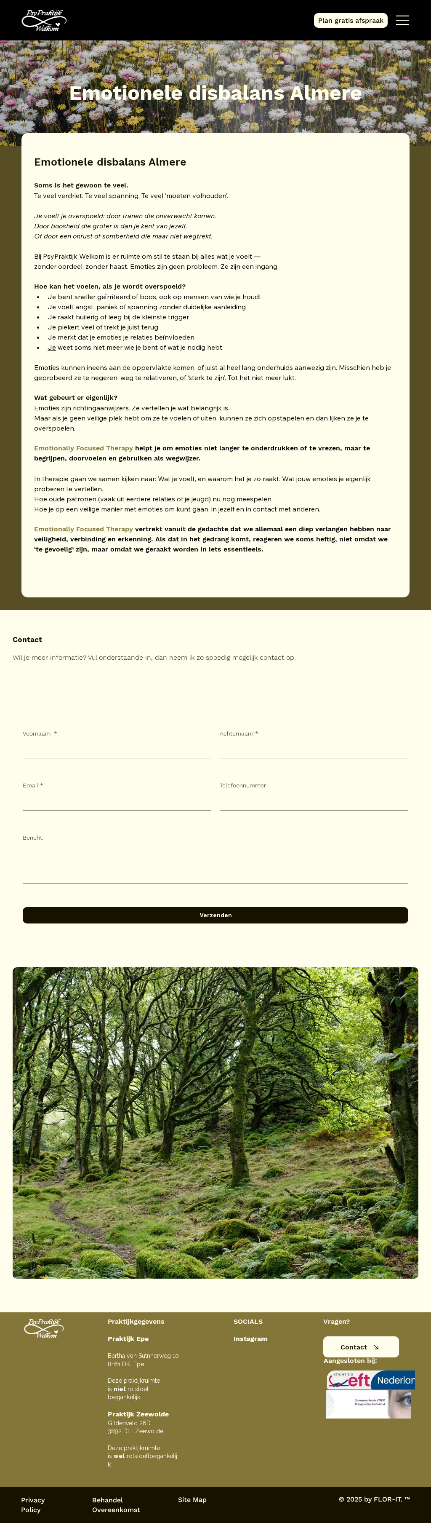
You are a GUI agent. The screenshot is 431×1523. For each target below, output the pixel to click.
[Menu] (403, 20)
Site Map (192, 1500)
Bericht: (33, 837)
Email (33, 785)
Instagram (250, 1339)
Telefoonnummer (243, 785)
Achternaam (239, 733)
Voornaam (40, 733)
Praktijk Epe (128, 1339)
